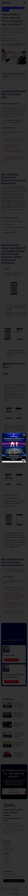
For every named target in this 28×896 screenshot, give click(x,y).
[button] (24, 435)
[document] (14, 448)
